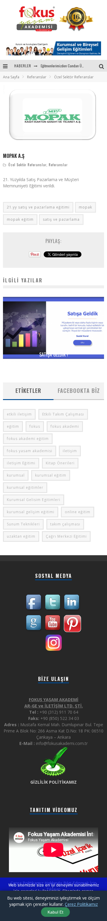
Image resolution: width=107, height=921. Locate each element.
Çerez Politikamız (81, 904)
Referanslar (58, 164)
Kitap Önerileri (60, 463)
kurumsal (16, 475)
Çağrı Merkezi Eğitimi (66, 536)
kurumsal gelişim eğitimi (30, 511)
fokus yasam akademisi (29, 450)
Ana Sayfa (11, 77)
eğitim (13, 426)
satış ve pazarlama (61, 219)
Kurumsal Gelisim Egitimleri (33, 499)
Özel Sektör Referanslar (27, 164)
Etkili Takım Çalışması (63, 414)
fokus (34, 426)
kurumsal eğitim (50, 475)
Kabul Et (55, 912)
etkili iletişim (19, 414)
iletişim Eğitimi (21, 463)
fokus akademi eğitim (28, 438)
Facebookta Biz (79, 390)
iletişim (70, 450)
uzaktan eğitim (21, 536)
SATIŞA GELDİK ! (53, 354)
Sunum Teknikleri (23, 524)
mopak (85, 207)
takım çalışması (65, 524)
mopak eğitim (20, 219)
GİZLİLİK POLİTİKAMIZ (53, 782)
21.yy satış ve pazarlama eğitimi (38, 207)
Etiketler (28, 390)
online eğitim (77, 511)
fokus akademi (65, 426)
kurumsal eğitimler (25, 487)
